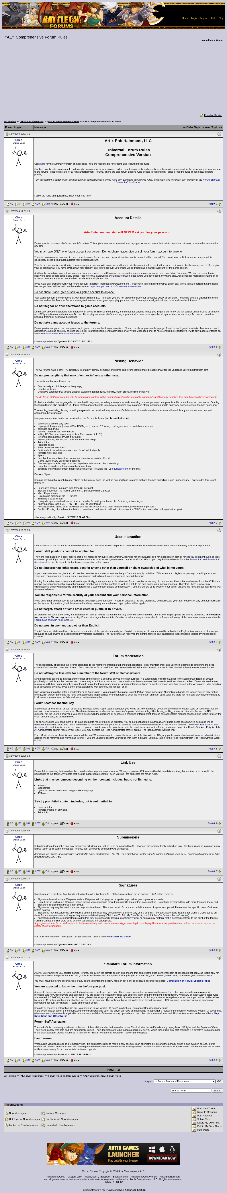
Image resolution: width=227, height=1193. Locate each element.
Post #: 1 (212, 203)
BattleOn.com (120, 1176)
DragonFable (75, 1176)
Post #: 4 (212, 642)
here (42, 163)
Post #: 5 (212, 748)
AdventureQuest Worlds (144, 1176)
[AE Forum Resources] (32, 121)
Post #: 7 (212, 871)
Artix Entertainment (170, 1176)
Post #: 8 (212, 950)
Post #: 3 (212, 522)
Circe (18, 140)
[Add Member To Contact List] (64, 203)
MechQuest (91, 1176)
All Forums (10, 121)
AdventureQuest (56, 1176)
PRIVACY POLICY (113, 1182)
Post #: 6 (212, 823)
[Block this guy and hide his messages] (74, 203)
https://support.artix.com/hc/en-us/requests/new (115, 286)
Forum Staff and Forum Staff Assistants (59, 333)
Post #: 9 (212, 1060)
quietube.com (121, 468)
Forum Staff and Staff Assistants (51, 620)
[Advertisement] (113, 81)
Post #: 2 (212, 347)
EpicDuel (105, 1176)
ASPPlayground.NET (113, 1190)
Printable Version (213, 115)
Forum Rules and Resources (63, 121)
